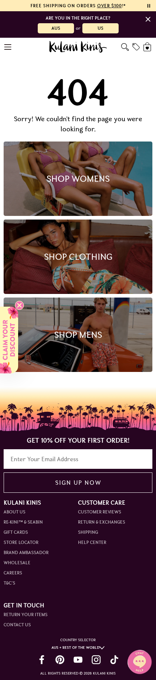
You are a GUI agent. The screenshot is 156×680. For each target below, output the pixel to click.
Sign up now (78, 482)
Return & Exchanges (101, 522)
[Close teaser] (19, 305)
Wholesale (17, 562)
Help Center (92, 542)
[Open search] (125, 47)
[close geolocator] (148, 19)
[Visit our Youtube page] (78, 659)
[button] (9, 340)
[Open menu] (8, 47)
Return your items (26, 614)
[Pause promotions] (148, 5)
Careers (13, 572)
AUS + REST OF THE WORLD (75, 647)
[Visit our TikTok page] (114, 659)
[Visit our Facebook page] (41, 659)
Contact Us (17, 624)
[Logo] (78, 47)
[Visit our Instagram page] (96, 659)
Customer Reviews (99, 512)
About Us (14, 512)
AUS (56, 28)
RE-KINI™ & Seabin (23, 522)
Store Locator (21, 542)
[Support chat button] (139, 662)
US (100, 28)
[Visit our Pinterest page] (59, 659)
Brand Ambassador (26, 552)
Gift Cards (16, 532)
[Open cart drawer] (147, 47)
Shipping (88, 532)
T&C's (9, 583)
